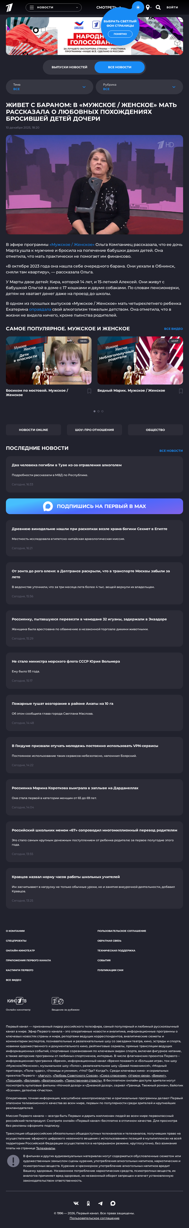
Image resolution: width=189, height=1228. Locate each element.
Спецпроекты (16, 940)
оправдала (40, 309)
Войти (172, 7)
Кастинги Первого (19, 970)
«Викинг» (159, 1075)
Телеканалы (45, 1148)
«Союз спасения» (112, 1075)
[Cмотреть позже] (87, 393)
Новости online (33, 430)
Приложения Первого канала (28, 960)
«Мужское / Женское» (71, 244)
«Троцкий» (14, 1080)
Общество (155, 430)
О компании (15, 931)
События (103, 960)
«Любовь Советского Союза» (75, 1075)
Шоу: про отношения (94, 430)
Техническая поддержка (116, 950)
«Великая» (32, 1080)
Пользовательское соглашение (121, 931)
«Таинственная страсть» (83, 1080)
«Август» (44, 1075)
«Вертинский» (52, 1080)
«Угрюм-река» (139, 1075)
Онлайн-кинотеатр (20, 950)
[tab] (69, 67)
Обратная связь (109, 940)
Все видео (13, 980)
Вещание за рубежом (65, 1009)
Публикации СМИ (110, 970)
